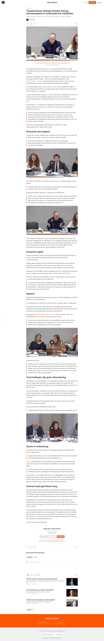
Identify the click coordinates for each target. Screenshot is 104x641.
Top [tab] (28, 575)
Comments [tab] (29, 557)
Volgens (28, 461)
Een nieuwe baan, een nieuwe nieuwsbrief (39, 590)
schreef (37, 105)
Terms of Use (59, 540)
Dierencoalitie (30, 81)
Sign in (99, 2)
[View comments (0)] (31, 23)
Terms (54, 631)
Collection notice (61, 631)
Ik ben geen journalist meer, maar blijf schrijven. (38, 592)
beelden (39, 81)
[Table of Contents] (2, 320)
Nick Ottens (32, 19)
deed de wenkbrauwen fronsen (45, 314)
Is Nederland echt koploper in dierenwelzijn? (40, 600)
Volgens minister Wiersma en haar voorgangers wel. (39, 602)
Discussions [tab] (37, 575)
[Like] (27, 23)
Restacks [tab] (36, 557)
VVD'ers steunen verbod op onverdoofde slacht (41, 579)
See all (29, 609)
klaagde (28, 452)
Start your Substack (48, 634)
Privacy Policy (63, 541)
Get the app (59, 634)
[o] (52, 163)
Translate (29, 8)
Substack (45, 638)
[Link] (24, 131)
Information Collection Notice (51, 541)
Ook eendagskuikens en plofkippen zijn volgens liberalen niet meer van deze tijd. (45, 581)
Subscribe (92, 2)
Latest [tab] (31, 575)
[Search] (83, 2)
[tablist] (32, 557)
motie (52, 87)
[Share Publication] (86, 2)
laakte (37, 475)
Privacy (50, 631)
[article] (52, 582)
